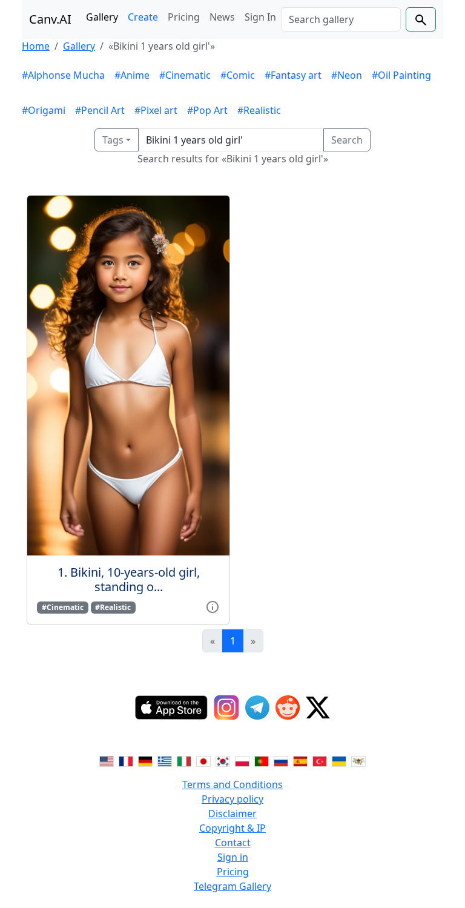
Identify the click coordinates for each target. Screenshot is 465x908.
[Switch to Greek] (164, 760)
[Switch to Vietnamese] (358, 760)
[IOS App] (171, 707)
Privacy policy (232, 799)
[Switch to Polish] (242, 760)
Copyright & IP (232, 828)
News (222, 17)
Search (347, 140)
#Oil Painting (401, 75)
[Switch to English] (106, 760)
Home (36, 46)
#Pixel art (155, 110)
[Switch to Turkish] (319, 760)
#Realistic (259, 110)
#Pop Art (207, 110)
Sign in (232, 857)
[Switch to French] (126, 760)
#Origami (43, 110)
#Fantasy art (293, 75)
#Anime (132, 75)
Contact (233, 842)
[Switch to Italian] (184, 760)
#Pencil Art (100, 110)
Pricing (184, 17)
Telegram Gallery (232, 886)
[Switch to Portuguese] (261, 760)
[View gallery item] (212, 606)
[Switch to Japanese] (203, 760)
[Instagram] (226, 707)
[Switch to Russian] (281, 760)
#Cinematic (185, 75)
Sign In (260, 17)
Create (143, 17)
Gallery (102, 17)
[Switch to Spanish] (300, 760)
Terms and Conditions (232, 784)
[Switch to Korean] (223, 760)
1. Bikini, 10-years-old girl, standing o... (129, 579)
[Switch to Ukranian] (339, 760)
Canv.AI (50, 19)
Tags (113, 140)
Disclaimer (232, 813)
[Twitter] (318, 707)
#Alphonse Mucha (63, 75)
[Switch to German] (145, 760)
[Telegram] (257, 707)
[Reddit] (287, 707)
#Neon (346, 75)
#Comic (237, 75)
